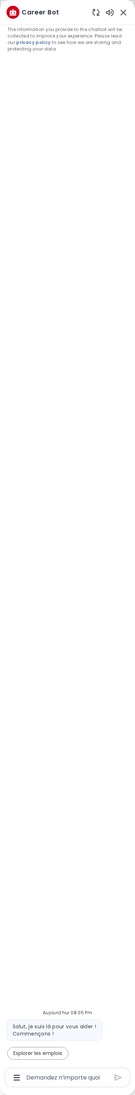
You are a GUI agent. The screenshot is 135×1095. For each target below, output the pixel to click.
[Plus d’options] (16, 1077)
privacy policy (33, 42)
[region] (67, 544)
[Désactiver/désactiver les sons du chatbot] (109, 12)
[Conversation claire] (96, 12)
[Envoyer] (118, 1077)
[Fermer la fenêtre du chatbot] (123, 12)
